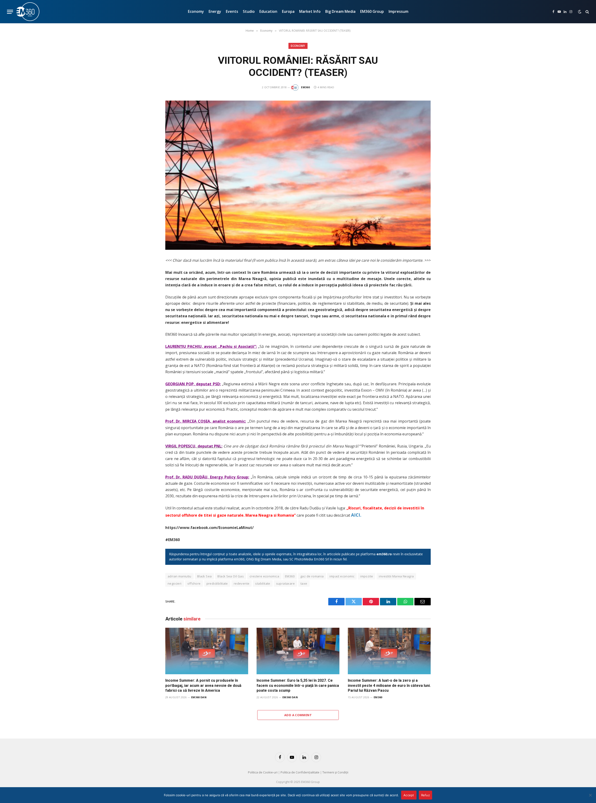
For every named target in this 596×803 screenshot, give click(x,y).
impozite (366, 576)
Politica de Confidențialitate (300, 772)
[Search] (587, 12)
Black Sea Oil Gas (230, 576)
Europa (288, 11)
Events (232, 11)
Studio (249, 11)
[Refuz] (590, 795)
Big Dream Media (340, 11)
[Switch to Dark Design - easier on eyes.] (579, 12)
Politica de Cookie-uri (263, 772)
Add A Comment (298, 715)
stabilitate (262, 583)
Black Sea (204, 576)
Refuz (425, 795)
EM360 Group (372, 11)
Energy (215, 11)
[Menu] (10, 12)
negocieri (175, 583)
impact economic (341, 576)
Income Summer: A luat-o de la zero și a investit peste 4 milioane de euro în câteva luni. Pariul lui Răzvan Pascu (389, 685)
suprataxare (285, 583)
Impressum (398, 11)
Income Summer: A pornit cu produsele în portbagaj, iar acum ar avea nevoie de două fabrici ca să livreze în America (203, 685)
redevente (242, 583)
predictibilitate (217, 583)
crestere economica (264, 576)
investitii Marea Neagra (396, 576)
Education (268, 11)
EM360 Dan (199, 697)
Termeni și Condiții (335, 772)
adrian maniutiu (179, 576)
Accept (408, 795)
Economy (196, 11)
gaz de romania (312, 576)
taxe (304, 583)
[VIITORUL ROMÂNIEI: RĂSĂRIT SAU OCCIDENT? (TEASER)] (298, 175)
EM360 (305, 87)
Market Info (310, 11)
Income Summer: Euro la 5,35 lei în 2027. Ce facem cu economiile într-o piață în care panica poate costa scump (298, 685)
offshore (194, 583)
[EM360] (28, 11)
